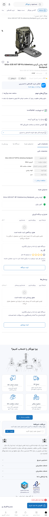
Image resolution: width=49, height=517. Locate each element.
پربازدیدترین (32, 220)
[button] (8, 62)
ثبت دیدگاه (24, 267)
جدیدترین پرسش (20, 285)
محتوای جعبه (28, 144)
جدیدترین (22, 220)
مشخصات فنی (43, 144)
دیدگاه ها (16, 144)
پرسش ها (4, 144)
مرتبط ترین (42, 220)
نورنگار (45, 16)
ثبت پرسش (25, 325)
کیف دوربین (38, 16)
